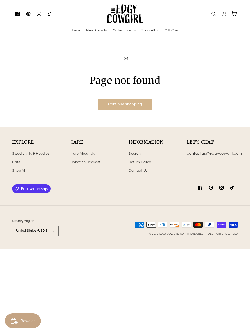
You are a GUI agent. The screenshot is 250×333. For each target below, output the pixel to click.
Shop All (19, 170)
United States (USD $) (32, 230)
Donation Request (86, 162)
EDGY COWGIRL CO (171, 234)
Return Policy (140, 162)
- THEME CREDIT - (196, 234)
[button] (124, 30)
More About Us (83, 153)
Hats (16, 162)
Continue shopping (125, 104)
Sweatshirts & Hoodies (31, 153)
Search (135, 153)
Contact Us (138, 170)
